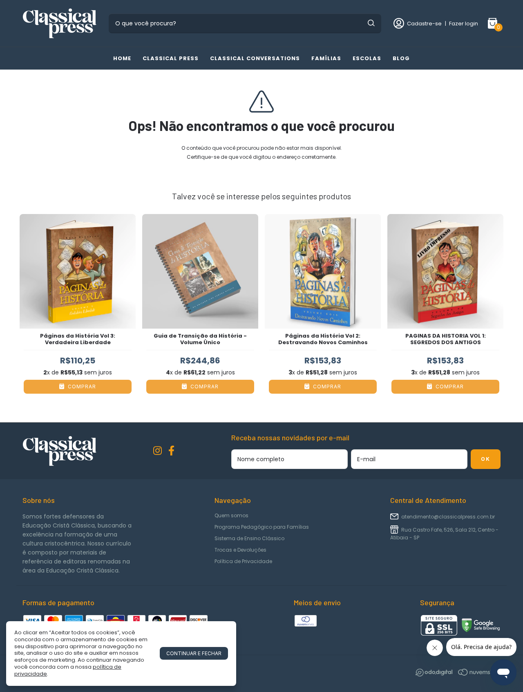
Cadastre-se (424, 23)
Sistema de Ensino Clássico (249, 538)
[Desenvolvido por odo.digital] (437, 674)
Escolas (367, 58)
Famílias (326, 58)
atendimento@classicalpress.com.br (448, 516)
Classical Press (171, 58)
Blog (401, 58)
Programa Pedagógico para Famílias (262, 526)
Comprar (81, 386)
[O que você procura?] (371, 22)
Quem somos (231, 515)
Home (122, 58)
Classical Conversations (255, 58)
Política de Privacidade (243, 561)
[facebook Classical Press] (171, 451)
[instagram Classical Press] (157, 451)
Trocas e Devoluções (240, 549)
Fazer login (463, 23)
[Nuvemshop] (479, 673)
